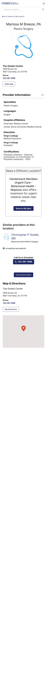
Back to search (7, 16)
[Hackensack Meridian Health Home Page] (10, 3)
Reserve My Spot (23, 208)
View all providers (23, 275)
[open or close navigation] (44, 3)
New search (19, 16)
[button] (23, 95)
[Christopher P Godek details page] (6, 236)
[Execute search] (44, 9)
